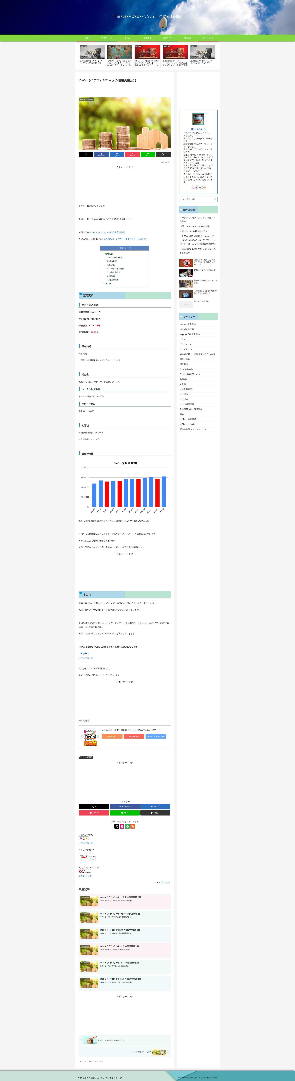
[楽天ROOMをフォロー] (122, 826)
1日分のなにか (198, 129)
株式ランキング (85, 876)
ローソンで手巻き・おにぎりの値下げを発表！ (197, 220)
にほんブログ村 (86, 658)
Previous (77, 56)
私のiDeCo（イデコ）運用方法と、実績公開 (125, 239)
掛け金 (112, 265)
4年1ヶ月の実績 (115, 257)
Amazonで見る (112, 736)
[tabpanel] (92, 55)
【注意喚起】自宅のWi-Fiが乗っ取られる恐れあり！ (198, 251)
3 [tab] (149, 71)
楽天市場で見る (134, 736)
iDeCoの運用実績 (86, 757)
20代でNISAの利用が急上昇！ (194, 231)
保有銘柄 (113, 261)
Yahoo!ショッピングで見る (156, 736)
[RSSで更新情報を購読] (132, 826)
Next (218, 56)
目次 (121, 248)
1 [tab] (142, 71)
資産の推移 (113, 280)
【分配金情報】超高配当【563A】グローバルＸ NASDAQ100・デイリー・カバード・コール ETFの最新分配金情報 (198, 240)
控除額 (112, 276)
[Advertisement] (125, 89)
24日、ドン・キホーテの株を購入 (195, 226)
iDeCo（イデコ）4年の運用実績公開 (108, 232)
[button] (163, 154)
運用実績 (109, 254)
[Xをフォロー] (116, 826)
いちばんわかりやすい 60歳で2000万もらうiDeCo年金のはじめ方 (129, 730)
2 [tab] (146, 71)
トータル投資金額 (116, 269)
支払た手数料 (114, 272)
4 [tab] (153, 71)
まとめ (108, 283)
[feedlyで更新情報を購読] (127, 826)
